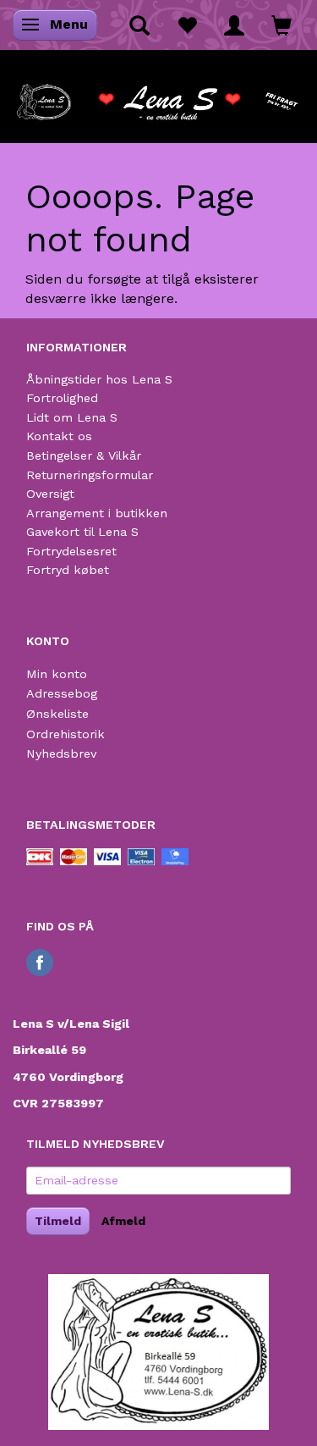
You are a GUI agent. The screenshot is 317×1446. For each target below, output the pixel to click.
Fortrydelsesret (71, 551)
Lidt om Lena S (72, 417)
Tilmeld (58, 1221)
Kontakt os (59, 436)
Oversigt (50, 493)
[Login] (234, 24)
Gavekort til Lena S (82, 531)
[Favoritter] (187, 24)
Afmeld (123, 1221)
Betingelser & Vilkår (83, 455)
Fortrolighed (62, 398)
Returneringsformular (89, 475)
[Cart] (281, 24)
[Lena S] (158, 96)
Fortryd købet (67, 570)
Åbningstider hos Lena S (99, 379)
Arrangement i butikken (96, 513)
